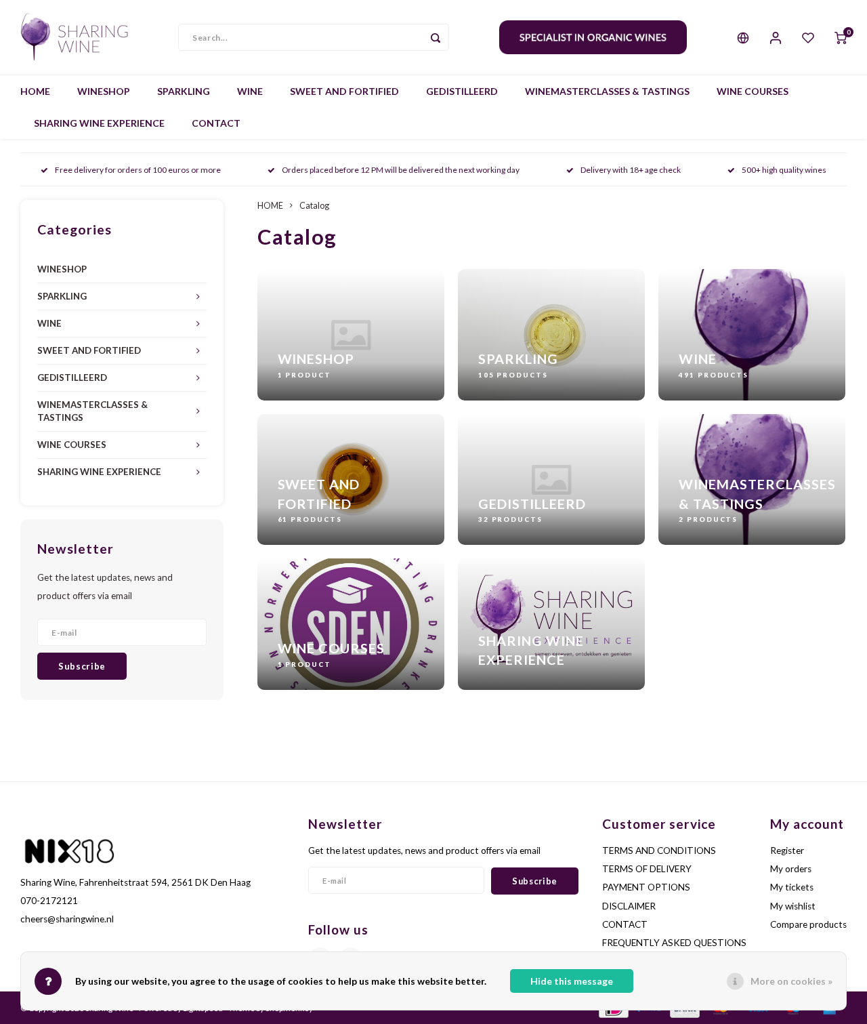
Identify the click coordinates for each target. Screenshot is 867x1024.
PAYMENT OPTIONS (646, 887)
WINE (250, 91)
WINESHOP (103, 91)
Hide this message (571, 981)
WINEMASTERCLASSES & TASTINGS (607, 91)
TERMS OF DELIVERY (647, 868)
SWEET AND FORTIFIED (344, 91)
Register (787, 850)
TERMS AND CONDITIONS (659, 850)
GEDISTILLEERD (462, 91)
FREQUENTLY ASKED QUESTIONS (674, 942)
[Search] (435, 37)
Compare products (808, 924)
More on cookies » (791, 981)
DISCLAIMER (629, 906)
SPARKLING (183, 91)
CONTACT (216, 123)
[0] (840, 37)
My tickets (791, 887)
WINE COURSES (752, 91)
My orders (790, 868)
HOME (35, 91)
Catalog (314, 206)
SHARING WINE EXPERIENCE (99, 123)
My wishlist (793, 906)
